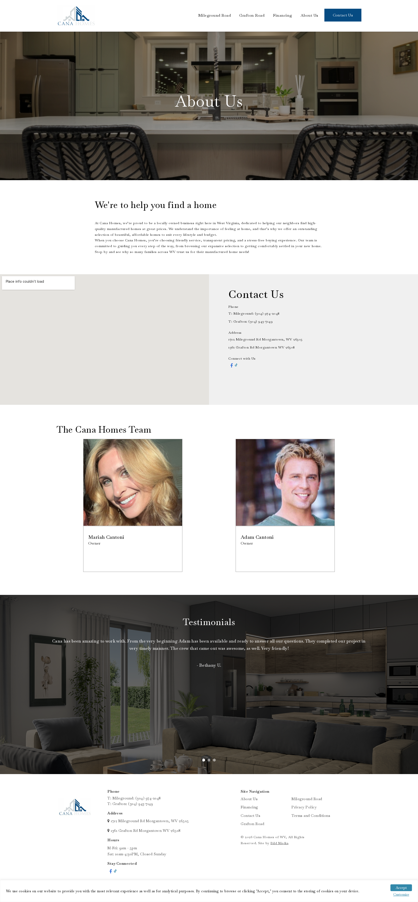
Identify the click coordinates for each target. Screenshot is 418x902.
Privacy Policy (304, 807)
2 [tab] (211, 762)
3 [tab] (216, 762)
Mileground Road (214, 15)
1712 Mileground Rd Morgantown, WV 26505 (265, 339)
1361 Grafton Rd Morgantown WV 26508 (261, 347)
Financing (282, 15)
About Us (309, 15)
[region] (209, 891)
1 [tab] (206, 762)
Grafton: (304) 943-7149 (253, 321)
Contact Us (343, 15)
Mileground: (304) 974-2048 (136, 798)
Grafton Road (251, 15)
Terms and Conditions (310, 815)
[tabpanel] (209, 658)
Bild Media (279, 843)
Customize (401, 894)
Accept (401, 888)
